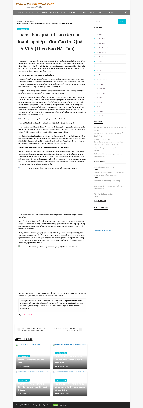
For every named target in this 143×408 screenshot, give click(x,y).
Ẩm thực (29, 12)
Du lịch (98, 66)
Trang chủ (19, 12)
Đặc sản (92, 12)
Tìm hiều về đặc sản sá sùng (103, 194)
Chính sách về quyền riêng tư (103, 230)
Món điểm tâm (101, 93)
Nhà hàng (72, 12)
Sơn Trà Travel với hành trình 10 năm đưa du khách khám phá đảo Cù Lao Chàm (70, 386)
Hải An (19, 366)
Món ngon (53, 12)
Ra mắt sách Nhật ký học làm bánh (31, 361)
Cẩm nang (101, 12)
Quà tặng (99, 107)
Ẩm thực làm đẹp (101, 52)
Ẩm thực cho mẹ (101, 43)
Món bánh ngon (101, 88)
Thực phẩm (82, 12)
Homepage (19, 21)
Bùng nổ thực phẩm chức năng (104, 167)
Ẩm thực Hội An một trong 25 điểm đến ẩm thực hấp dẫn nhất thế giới (32, 386)
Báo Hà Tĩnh (28, 315)
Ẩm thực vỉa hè (101, 57)
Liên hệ (110, 12)
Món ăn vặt (100, 84)
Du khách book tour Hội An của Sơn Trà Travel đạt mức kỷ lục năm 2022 (69, 359)
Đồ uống (63, 12)
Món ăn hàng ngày (102, 79)
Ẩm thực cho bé (101, 39)
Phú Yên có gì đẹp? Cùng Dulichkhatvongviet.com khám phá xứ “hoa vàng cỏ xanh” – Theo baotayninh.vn (108, 141)
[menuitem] (20, 12)
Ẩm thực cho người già (103, 48)
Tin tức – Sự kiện (41, 12)
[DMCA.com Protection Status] (100, 200)
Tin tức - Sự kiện (29, 21)
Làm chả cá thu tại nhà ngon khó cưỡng (107, 181)
